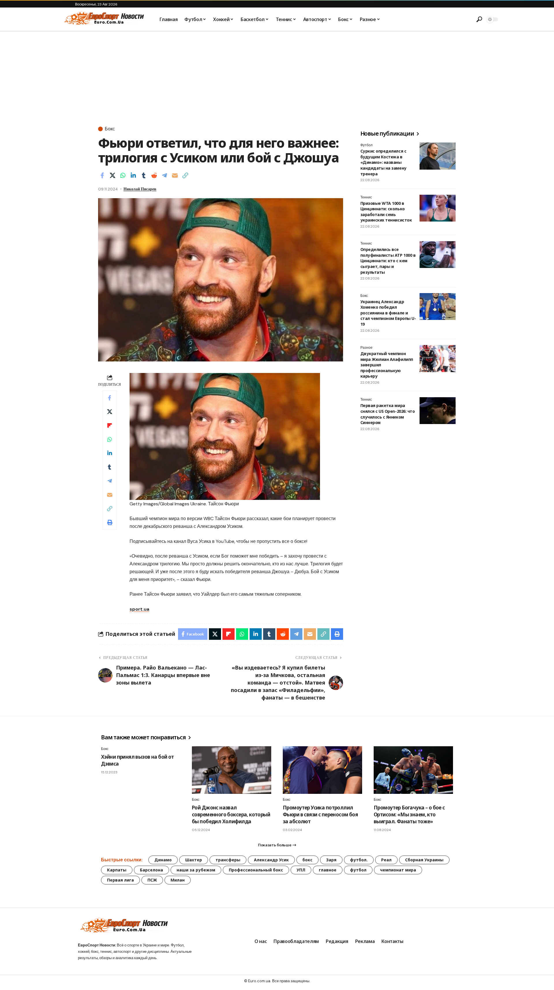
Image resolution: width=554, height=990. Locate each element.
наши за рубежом (196, 870)
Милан (178, 880)
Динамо (163, 859)
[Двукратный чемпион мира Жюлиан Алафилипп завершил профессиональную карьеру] (438, 358)
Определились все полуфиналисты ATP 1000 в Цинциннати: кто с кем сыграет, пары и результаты (387, 261)
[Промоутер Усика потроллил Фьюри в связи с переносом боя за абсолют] (322, 770)
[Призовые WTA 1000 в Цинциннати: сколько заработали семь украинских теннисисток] (438, 208)
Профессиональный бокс (256, 870)
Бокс (110, 129)
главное (327, 870)
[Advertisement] (277, 74)
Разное (366, 347)
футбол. (359, 859)
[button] (479, 19)
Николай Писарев (139, 189)
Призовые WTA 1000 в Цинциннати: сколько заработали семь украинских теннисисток (386, 211)
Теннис (366, 197)
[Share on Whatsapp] (123, 175)
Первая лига (120, 880)
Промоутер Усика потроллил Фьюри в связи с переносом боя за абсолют (320, 814)
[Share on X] (112, 175)
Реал (386, 859)
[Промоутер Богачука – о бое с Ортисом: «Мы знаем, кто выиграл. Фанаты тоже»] (413, 770)
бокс (307, 859)
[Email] (175, 175)
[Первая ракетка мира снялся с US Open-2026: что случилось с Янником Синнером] (438, 410)
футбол (358, 870)
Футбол (366, 145)
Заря (331, 859)
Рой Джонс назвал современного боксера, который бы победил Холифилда (231, 814)
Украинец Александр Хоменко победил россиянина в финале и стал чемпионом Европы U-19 (388, 313)
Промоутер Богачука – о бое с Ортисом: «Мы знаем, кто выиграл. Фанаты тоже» (409, 814)
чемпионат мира (398, 870)
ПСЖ (152, 880)
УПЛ (301, 870)
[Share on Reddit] (154, 175)
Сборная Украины (424, 859)
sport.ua (139, 609)
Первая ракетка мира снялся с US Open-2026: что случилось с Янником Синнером (387, 414)
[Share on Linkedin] (133, 175)
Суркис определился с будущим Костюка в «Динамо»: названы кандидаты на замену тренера (383, 162)
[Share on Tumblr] (144, 175)
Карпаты (116, 870)
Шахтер (193, 859)
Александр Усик (271, 859)
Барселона (151, 870)
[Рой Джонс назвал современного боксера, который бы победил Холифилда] (231, 770)
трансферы (228, 859)
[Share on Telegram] (164, 175)
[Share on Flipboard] (110, 425)
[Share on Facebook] (102, 175)
